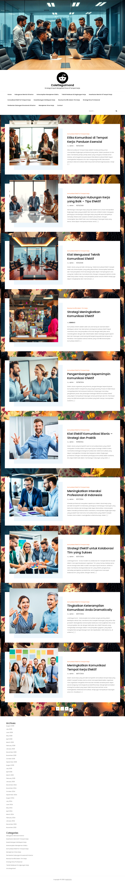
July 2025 (9, 768)
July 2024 (9, 801)
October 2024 (10, 791)
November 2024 (11, 788)
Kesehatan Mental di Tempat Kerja (100, 94)
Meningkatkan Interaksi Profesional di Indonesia (84, 493)
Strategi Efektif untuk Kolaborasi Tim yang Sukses (90, 550)
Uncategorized (11, 868)
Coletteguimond (62, 85)
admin (71, 146)
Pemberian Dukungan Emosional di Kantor (22, 105)
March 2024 (10, 814)
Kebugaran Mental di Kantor (24, 94)
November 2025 (11, 755)
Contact (60, 105)
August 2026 (10, 726)
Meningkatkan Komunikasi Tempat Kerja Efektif (86, 667)
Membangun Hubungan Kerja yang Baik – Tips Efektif (88, 199)
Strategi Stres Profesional (91, 100)
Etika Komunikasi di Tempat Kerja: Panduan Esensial (87, 140)
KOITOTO (69, 879)
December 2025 (11, 752)
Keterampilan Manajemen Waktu (48, 94)
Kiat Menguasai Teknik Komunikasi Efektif (83, 256)
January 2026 (10, 749)
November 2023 (11, 827)
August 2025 (10, 765)
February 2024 (10, 818)
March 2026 (10, 742)
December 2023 (11, 824)
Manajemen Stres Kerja (46, 105)
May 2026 (9, 736)
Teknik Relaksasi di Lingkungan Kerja (74, 94)
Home (10, 94)
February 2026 (10, 745)
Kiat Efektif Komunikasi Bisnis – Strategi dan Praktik (90, 436)
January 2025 (10, 782)
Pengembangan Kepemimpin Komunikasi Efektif (88, 376)
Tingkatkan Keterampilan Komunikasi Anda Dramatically (89, 608)
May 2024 (9, 808)
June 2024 (9, 804)
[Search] (116, 111)
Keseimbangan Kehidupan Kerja (44, 100)
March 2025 (10, 775)
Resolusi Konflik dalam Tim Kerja (69, 100)
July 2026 (9, 729)
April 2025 (9, 772)
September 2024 (11, 795)
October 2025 (10, 759)
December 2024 (11, 785)
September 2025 (11, 762)
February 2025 (10, 778)
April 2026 (9, 739)
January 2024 (10, 821)
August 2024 (10, 798)
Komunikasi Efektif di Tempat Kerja (19, 100)
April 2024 (9, 811)
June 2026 (9, 732)
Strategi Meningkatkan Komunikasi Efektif (83, 314)
